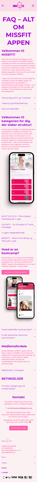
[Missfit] (18, 5)
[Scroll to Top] (33, 471)
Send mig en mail (18, 428)
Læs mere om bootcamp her (15, 272)
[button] (33, 5)
